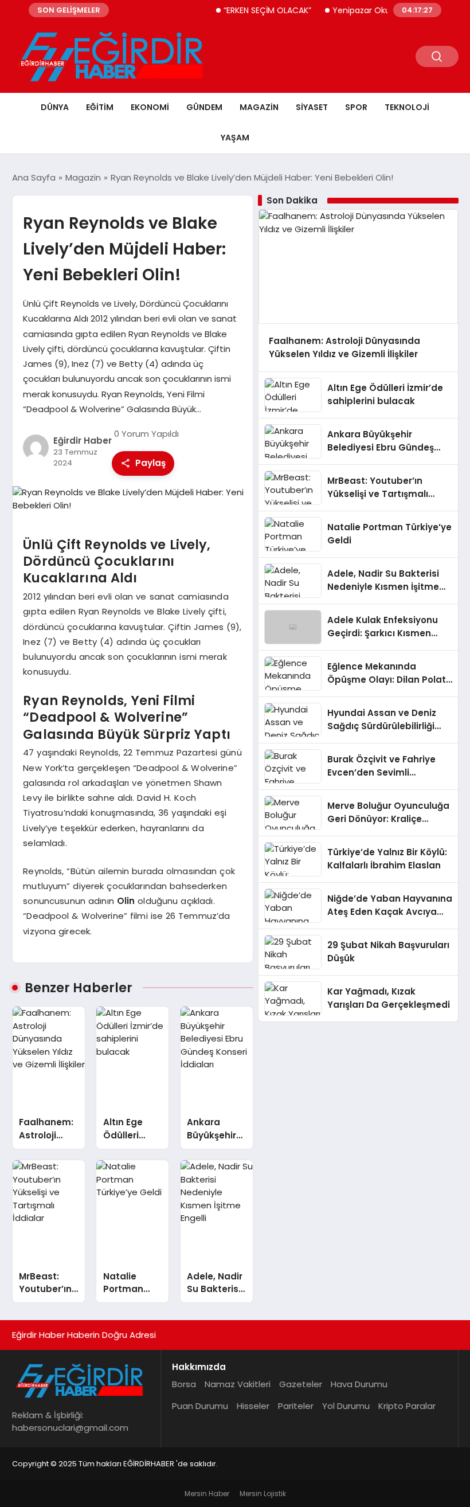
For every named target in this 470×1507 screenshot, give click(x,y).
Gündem (204, 107)
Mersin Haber (207, 1493)
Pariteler (296, 1406)
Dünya (55, 107)
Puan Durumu (200, 1406)
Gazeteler (300, 1384)
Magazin (259, 107)
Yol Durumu (346, 1406)
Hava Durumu (359, 1384)
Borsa (184, 1384)
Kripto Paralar (407, 1406)
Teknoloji (407, 107)
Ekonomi (150, 107)
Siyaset (312, 107)
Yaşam (235, 137)
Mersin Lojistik (263, 1493)
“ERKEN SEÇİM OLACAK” (254, 10)
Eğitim (99, 107)
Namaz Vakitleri (238, 1384)
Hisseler (253, 1406)
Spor (356, 107)
